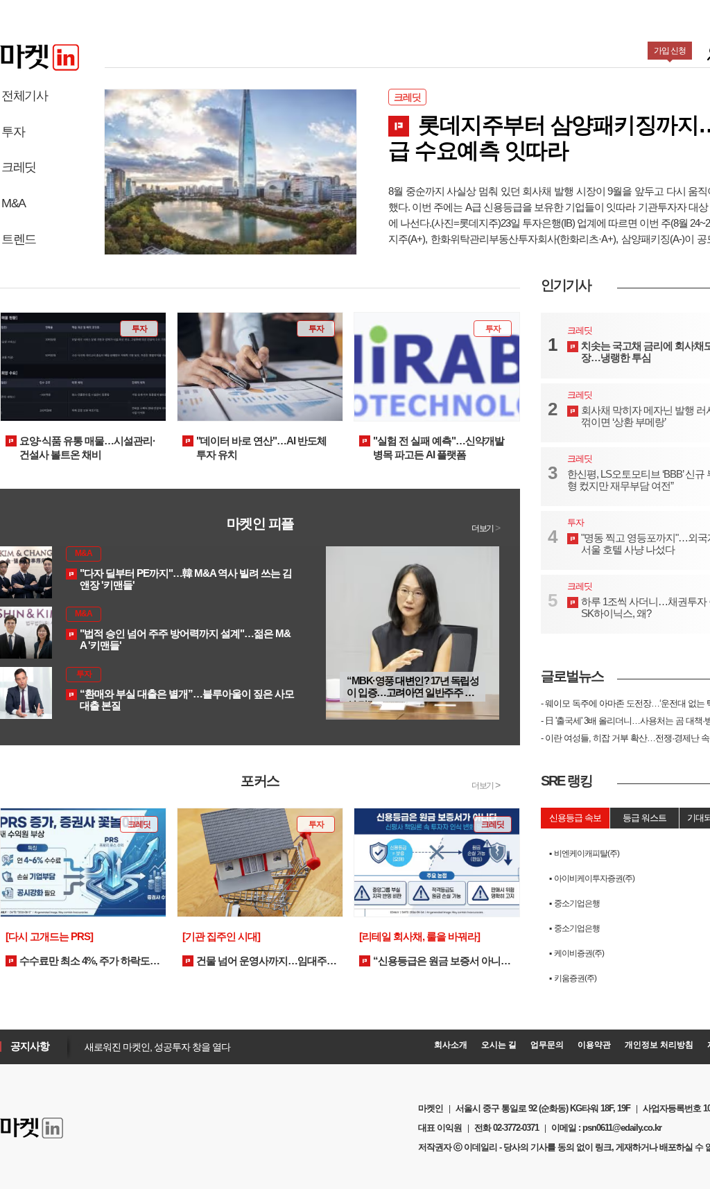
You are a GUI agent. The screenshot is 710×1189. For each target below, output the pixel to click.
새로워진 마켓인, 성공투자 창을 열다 (154, 1046)
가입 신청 (670, 50)
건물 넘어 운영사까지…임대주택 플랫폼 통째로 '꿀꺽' (259, 949)
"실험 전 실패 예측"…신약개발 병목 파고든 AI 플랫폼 (438, 447)
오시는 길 (499, 1045)
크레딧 (18, 167)
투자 (12, 132)
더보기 (485, 528)
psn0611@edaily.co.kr (621, 1127)
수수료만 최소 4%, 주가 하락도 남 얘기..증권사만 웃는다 (78, 949)
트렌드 (18, 239)
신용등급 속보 (575, 818)
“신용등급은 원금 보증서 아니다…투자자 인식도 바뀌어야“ (430, 949)
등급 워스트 (644, 818)
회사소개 (450, 1045)
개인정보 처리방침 (659, 1045)
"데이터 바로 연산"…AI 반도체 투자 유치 (261, 447)
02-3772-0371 (516, 1127)
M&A (13, 203)
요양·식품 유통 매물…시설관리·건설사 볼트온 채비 (87, 447)
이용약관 (594, 1045)
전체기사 (24, 96)
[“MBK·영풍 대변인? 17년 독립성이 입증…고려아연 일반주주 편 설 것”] (412, 632)
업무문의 (547, 1045)
